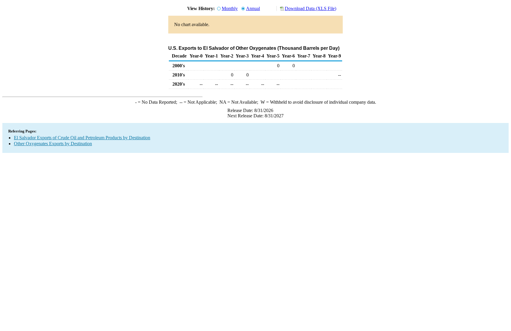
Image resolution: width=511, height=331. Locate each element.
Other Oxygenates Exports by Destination (53, 143)
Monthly (230, 8)
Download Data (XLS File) (310, 8)
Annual (253, 8)
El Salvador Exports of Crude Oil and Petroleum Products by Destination (82, 137)
